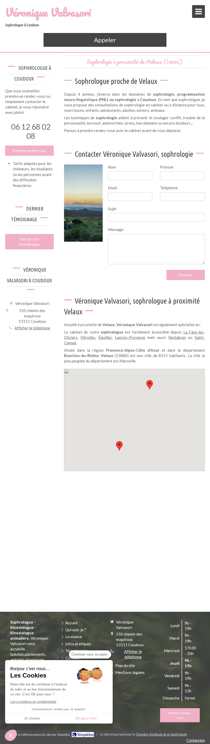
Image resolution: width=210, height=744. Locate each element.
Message (115, 229)
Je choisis (32, 718)
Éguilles (105, 337)
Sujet (112, 208)
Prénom (166, 167)
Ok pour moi (86, 718)
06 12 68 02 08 (30, 131)
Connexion (195, 740)
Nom (112, 167)
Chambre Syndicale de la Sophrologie (161, 734)
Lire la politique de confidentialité (33, 702)
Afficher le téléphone (32, 328)
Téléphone (169, 187)
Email (112, 187)
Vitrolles (87, 337)
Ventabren (177, 337)
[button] (11, 735)
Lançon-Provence (130, 337)
